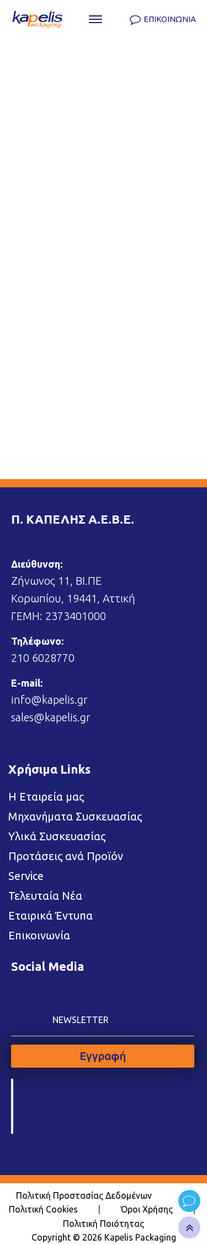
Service (26, 875)
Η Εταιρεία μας (46, 796)
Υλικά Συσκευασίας (56, 836)
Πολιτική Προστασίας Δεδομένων (84, 1195)
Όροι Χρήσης (147, 1209)
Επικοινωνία (39, 935)
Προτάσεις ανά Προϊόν (65, 856)
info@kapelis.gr (49, 699)
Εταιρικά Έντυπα (50, 915)
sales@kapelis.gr (51, 717)
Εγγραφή (102, 1056)
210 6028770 (43, 657)
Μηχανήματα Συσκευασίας (75, 816)
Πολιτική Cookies (43, 1209)
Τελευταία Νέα (45, 895)
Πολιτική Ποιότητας (103, 1223)
